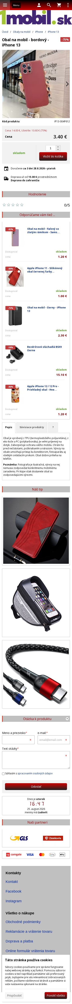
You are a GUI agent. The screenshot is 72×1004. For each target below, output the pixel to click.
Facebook (13, 891)
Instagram (14, 901)
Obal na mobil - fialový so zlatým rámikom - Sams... (43, 230)
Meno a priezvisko (14, 733)
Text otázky (10, 748)
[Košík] (59, 5)
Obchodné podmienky (23, 922)
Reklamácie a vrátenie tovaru (29, 932)
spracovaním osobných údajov (35, 773)
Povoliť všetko (56, 995)
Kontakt (12, 882)
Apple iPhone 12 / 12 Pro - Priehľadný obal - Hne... (43, 388)
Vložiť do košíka (53, 156)
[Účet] (39, 5)
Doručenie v (33, 168)
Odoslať (36, 786)
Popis (8, 427)
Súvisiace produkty (32, 427)
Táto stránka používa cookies (28, 960)
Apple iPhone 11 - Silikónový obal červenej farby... (44, 269)
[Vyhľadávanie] (49, 5)
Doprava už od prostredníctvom (34, 178)
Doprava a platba (19, 941)
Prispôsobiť (14, 995)
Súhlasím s (29, 773)
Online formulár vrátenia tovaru (30, 951)
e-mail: (43, 733)
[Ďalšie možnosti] (68, 5)
